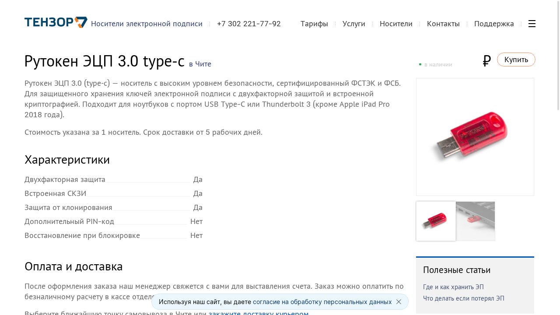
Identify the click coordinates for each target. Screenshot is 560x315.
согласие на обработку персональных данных (322, 301)
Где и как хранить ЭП (453, 287)
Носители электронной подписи (147, 23)
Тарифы (314, 23)
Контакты (443, 23)
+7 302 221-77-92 (249, 24)
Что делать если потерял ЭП (463, 298)
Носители (396, 23)
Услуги (354, 23)
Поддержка (494, 23)
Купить (516, 59)
